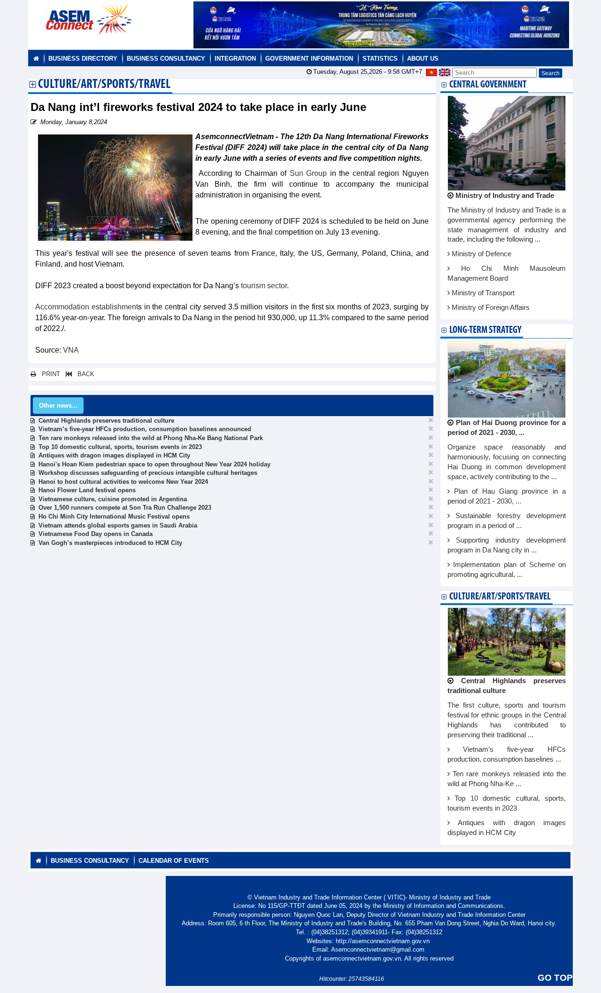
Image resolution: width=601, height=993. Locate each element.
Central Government (487, 85)
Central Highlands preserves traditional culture (106, 420)
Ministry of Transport (483, 293)
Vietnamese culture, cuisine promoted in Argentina (113, 499)
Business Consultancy (166, 58)
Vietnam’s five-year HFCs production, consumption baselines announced (145, 429)
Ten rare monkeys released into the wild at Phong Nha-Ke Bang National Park (151, 437)
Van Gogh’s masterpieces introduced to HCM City (110, 542)
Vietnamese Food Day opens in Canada (96, 533)
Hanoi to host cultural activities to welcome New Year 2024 (123, 481)
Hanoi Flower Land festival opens (87, 490)
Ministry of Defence (481, 254)
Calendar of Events (174, 860)
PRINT (48, 374)
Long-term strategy (485, 330)
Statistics (380, 58)
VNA (70, 350)
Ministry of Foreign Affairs (491, 307)
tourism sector (264, 286)
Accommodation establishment (86, 307)
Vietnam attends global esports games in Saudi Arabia (118, 525)
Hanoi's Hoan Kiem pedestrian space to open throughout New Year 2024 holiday (154, 464)
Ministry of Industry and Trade (504, 195)
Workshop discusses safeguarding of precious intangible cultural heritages (148, 472)
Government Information (309, 58)
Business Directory (82, 58)
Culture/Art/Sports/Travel (104, 85)
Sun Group (308, 173)
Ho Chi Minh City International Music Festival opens (114, 516)
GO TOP (555, 978)
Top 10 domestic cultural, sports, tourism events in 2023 (120, 446)
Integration (235, 58)
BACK (83, 374)
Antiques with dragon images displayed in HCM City (114, 455)
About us (423, 58)
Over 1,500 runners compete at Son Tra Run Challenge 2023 (125, 507)
